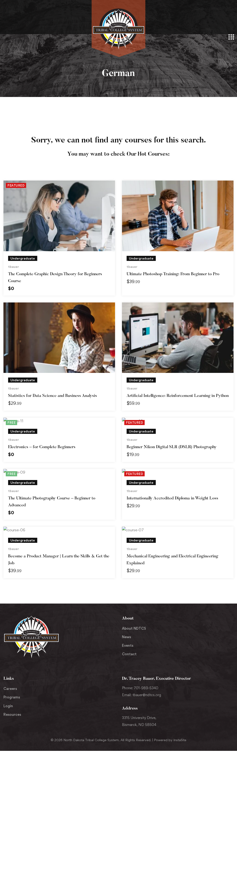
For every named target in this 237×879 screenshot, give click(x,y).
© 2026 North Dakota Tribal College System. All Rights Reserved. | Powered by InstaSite (118, 740)
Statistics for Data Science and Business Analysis (52, 396)
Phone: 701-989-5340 (140, 688)
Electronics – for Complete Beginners (41, 447)
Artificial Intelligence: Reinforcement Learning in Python (178, 396)
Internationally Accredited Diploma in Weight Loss (172, 498)
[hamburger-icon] (231, 37)
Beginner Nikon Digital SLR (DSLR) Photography (172, 447)
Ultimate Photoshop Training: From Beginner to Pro (173, 274)
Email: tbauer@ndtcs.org (141, 695)
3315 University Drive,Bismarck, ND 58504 (139, 721)
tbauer (13, 267)
